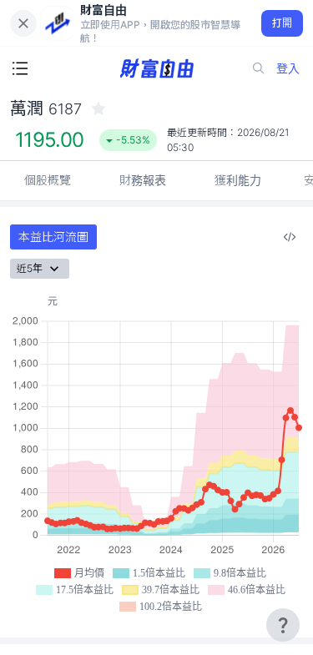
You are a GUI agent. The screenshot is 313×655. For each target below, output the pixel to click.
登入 (288, 68)
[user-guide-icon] (283, 625)
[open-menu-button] (20, 68)
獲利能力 (238, 180)
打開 (282, 23)
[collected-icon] (98, 108)
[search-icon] (258, 68)
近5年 (30, 268)
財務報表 (142, 180)
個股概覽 (47, 180)
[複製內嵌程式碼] (289, 237)
